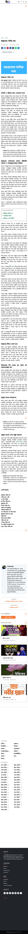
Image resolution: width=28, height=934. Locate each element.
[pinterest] (13, 893)
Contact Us (6, 872)
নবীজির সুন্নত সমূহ (7, 697)
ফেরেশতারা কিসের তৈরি (8, 658)
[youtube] (7, 893)
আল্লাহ (13, 266)
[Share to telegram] (18, 48)
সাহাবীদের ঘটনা (7, 216)
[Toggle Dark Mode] (21, 2)
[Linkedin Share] (10, 48)
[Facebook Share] (2, 48)
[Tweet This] (5, 48)
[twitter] (18, 893)
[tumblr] (15, 893)
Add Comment (9, 617)
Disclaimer (6, 879)
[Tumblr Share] (13, 48)
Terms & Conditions (8, 885)
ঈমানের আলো (19, 932)
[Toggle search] (23, 2)
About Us (5, 866)
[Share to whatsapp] (16, 48)
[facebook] (18, 2)
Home (5, 868)
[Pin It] (8, 48)
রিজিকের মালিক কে (8, 213)
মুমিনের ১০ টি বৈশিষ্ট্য (8, 218)
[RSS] (21, 893)
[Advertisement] (14, 22)
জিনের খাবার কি (6, 638)
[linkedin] (10, 893)
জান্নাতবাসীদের (19, 442)
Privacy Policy (6, 870)
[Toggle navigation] (26, 2)
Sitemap (5, 883)
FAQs (5, 881)
